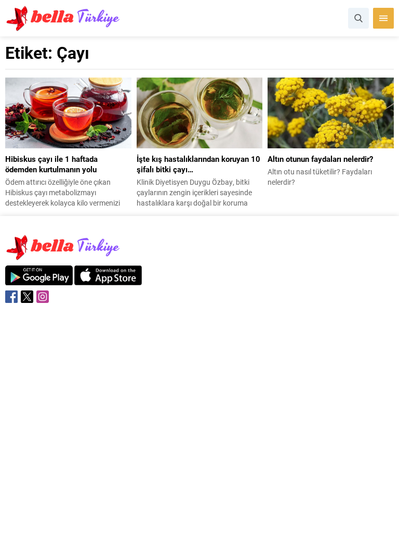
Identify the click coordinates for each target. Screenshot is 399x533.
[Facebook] (11, 296)
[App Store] (108, 280)
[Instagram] (42, 296)
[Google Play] (39, 280)
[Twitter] (27, 296)
